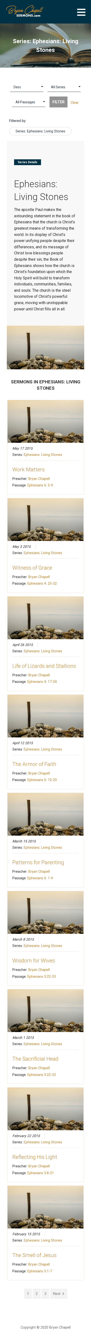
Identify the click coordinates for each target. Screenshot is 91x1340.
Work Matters (28, 470)
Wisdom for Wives (33, 961)
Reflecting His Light (34, 1157)
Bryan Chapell (39, 479)
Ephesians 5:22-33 (41, 976)
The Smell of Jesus (34, 1255)
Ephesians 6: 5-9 (40, 485)
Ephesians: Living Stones (43, 455)
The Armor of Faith (34, 764)
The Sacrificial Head (35, 1059)
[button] (84, 15)
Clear (75, 103)
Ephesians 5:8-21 (40, 1173)
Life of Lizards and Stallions (44, 666)
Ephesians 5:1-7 (39, 1271)
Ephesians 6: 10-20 (42, 780)
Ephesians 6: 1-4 (40, 878)
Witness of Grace (32, 568)
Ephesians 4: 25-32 (42, 583)
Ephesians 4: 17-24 (42, 682)
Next (56, 1294)
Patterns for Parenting (38, 862)
